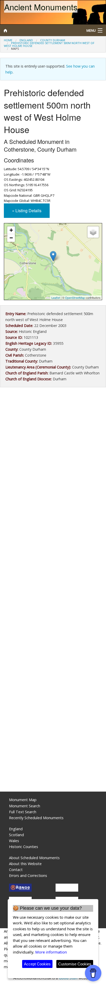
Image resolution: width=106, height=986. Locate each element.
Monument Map (23, 799)
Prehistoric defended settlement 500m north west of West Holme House (49, 44)
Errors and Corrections (28, 875)
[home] (40, 30)
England (26, 40)
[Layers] (93, 232)
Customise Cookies (74, 964)
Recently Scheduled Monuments (36, 817)
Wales (14, 840)
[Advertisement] (53, 451)
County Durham (52, 40)
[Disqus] (53, 579)
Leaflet (55, 297)
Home (8, 40)
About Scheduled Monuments (34, 857)
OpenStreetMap (75, 297)
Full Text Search (22, 811)
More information (51, 952)
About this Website (25, 863)
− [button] (11, 238)
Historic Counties (23, 846)
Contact (16, 869)
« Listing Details (26, 210)
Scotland (16, 834)
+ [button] (11, 230)
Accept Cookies (37, 964)
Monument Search (24, 805)
